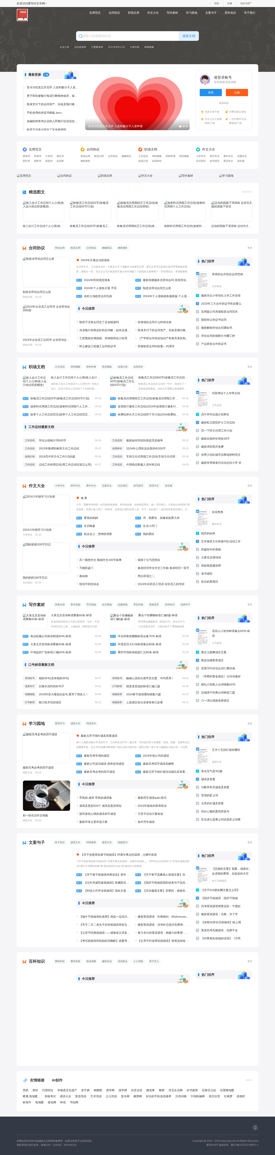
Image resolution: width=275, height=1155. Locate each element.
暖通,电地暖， (31, 1096)
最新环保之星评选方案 (93, 821)
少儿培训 (111, 1096)
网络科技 (60, 961)
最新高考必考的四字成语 (38, 767)
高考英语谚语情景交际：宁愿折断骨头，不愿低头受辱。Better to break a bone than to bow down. (221, 907)
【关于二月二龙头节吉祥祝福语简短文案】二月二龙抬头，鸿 (105, 924)
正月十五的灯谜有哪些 (226, 749)
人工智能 (138, 961)
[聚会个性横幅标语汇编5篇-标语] (122, 621)
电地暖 (39, 1102)
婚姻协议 (126, 156)
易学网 (110, 1090)
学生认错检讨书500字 (52, 440)
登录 (211, 92)
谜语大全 (107, 842)
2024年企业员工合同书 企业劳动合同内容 (46, 339)
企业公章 (64, 47)
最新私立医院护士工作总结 (218, 422)
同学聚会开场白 (37, 129)
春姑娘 (83, 576)
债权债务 (85, 161)
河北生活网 (176, 1090)
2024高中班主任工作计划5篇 (57, 456)
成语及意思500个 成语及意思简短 (100, 805)
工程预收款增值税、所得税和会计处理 (103, 338)
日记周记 (201, 161)
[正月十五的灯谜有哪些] (202, 756)
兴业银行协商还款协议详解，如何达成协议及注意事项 (105, 330)
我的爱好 (145, 534)
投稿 (216, 3)
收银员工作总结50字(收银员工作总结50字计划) (90, 226)
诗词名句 (170, 604)
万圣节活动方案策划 (150, 813)
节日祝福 (91, 604)
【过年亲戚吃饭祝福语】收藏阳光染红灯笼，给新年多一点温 (104, 882)
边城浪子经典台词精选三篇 (218, 692)
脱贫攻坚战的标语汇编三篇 (143, 686)
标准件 (27, 1102)
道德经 (241, 1096)
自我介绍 (143, 161)
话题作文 (242, 156)
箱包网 (52, 1102)
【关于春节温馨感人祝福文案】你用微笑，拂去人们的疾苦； (163, 874)
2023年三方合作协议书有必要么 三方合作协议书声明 (221, 304)
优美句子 (185, 604)
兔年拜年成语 (146, 821)
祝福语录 (154, 604)
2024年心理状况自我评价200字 (146, 448)
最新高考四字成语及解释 (155, 763)
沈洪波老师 (80, 47)
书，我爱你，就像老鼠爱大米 (158, 517)
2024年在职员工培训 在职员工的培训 (161, 584)
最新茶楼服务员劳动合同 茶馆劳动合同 (163, 280)
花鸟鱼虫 (122, 961)
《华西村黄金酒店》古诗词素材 (221, 676)
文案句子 (211, 12)
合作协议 (113, 156)
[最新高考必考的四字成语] (46, 748)
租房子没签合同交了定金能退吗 (46, 121)
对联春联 (91, 842)
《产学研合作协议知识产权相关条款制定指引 (164, 338)
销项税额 (149, 47)
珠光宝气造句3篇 (211, 771)
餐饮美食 (75, 961)
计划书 (49, 156)
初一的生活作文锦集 (35, 815)
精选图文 (37, 192)
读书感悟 (206, 573)
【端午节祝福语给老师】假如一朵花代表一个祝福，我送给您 (105, 916)
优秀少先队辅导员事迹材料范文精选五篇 (221, 455)
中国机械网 (198, 1096)
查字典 (85, 1090)
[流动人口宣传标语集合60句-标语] (202, 637)
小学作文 (201, 156)
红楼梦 (228, 1096)
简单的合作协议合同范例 (227, 274)
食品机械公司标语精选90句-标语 (62, 636)
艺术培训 (96, 1096)
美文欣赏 (214, 1096)
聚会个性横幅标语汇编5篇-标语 (158, 615)
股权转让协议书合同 (213, 319)
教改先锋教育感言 (212, 660)
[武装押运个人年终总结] (202, 399)
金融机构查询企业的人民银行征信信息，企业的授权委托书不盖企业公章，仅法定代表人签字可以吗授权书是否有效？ (53, 112)
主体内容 (135, 47)
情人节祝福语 (219, 880)
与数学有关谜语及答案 (215, 787)
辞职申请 (170, 156)
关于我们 (249, 12)
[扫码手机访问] (255, 1128)
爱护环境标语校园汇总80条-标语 (150, 652)
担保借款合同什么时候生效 (155, 322)
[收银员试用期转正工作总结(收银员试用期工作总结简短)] (137, 211)
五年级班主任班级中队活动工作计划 (221, 542)
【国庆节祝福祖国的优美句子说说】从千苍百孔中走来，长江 (163, 882)
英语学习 (60, 723)
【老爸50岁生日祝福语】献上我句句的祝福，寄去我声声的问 (221, 923)
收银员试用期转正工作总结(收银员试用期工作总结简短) (137, 226)
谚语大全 (75, 842)
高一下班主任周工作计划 (216, 430)
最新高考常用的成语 (93, 755)
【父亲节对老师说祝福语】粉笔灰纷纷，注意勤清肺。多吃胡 (164, 940)
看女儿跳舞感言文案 (213, 652)
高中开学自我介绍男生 (215, 414)
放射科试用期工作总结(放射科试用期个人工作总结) (184, 226)
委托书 (26, 161)
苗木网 (125, 1096)
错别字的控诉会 (89, 584)
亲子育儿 (154, 961)
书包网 (74, 1102)
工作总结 (143, 156)
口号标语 (117, 686)
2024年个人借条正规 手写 (97, 288)
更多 (249, 247)
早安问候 (138, 604)
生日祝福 (107, 604)
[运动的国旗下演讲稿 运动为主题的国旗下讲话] (232, 211)
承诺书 (26, 156)
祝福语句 (122, 842)
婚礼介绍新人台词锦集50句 (218, 684)
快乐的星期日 (209, 581)
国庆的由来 (208, 533)
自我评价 (157, 161)
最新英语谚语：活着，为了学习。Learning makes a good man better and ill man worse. (220, 915)
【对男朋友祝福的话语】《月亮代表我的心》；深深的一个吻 (221, 939)
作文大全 (153, 12)
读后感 (240, 161)
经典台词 (60, 604)
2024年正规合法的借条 (95, 260)
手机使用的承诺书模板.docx (44, 104)
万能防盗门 (86, 568)
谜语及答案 (208, 779)
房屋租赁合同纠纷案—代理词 (156, 346)
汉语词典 (181, 1096)
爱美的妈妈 (87, 517)
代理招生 (47, 1090)
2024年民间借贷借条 (93, 280)
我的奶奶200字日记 (35, 577)
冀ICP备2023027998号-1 (244, 1145)
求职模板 (157, 156)
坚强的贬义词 (209, 795)
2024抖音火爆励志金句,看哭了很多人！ (63, 694)
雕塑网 (137, 1096)
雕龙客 (150, 1090)
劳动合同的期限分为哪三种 (218, 335)
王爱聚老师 (97, 47)
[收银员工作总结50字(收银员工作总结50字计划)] (90, 211)
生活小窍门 (146, 526)
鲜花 (63, 1102)
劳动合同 (85, 156)
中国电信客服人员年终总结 (143, 464)
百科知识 (230, 12)
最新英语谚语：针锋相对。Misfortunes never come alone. (164, 916)
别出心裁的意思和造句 (215, 811)
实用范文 (95, 12)
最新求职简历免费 (212, 446)
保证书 (60, 156)
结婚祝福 (122, 604)
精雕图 (98, 1090)
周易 (25, 1090)
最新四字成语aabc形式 (152, 797)
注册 (237, 92)
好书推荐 (192, 1090)
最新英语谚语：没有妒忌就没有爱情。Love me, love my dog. (164, 924)
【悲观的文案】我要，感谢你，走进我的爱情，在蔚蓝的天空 (231, 871)
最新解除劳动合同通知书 (216, 327)
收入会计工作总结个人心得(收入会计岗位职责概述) (43, 226)
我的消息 (245, 3)
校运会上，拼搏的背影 (94, 534)
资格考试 (50, 1096)
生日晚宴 (86, 526)
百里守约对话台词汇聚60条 (218, 668)
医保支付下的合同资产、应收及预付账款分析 (53, 95)
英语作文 (228, 161)
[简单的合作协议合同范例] (202, 280)
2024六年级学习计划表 (37, 529)
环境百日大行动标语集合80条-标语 (150, 644)
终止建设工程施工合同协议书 (97, 346)
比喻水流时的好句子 (51, 686)
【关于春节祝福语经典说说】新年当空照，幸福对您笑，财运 (104, 874)
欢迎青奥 (217, 512)
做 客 (84, 498)
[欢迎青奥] (202, 518)
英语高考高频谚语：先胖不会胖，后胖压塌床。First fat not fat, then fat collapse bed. (219, 931)
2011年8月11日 (116, 47)
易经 (35, 1090)
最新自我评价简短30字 (215, 438)
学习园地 (191, 12)
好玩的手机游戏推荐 (158, 1096)
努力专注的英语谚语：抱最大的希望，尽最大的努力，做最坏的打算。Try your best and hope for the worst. (164, 932)
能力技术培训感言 (50, 702)
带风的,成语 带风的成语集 (95, 797)
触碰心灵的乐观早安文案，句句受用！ (150, 678)
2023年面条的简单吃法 (152, 805)
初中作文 (214, 156)
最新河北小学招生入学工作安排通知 (221, 296)
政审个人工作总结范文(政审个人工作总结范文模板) (62, 414)
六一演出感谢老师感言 (215, 700)
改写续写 (214, 161)
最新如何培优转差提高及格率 (144, 440)
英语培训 (80, 1096)
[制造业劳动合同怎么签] (46, 272)
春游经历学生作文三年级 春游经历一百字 (163, 568)
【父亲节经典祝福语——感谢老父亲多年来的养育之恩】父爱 (105, 932)
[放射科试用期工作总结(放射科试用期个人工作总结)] (185, 211)
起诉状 (60, 161)
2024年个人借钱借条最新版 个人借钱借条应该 (163, 296)
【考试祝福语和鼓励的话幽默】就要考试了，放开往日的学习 (105, 940)
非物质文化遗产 (67, 1090)
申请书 (37, 156)
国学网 (123, 1090)
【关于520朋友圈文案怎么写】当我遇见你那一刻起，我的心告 (221, 890)
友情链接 (37, 1080)
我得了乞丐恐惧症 (149, 560)
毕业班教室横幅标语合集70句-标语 (150, 636)
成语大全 (75, 723)
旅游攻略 (91, 961)
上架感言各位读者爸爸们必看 (144, 702)
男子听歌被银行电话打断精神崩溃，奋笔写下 (53, 87)
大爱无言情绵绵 (211, 557)
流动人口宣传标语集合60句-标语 (231, 633)
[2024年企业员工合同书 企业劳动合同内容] (46, 320)
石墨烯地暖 (227, 1090)
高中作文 (228, 156)
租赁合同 (99, 156)
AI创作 (57, 1080)
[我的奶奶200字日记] (46, 558)
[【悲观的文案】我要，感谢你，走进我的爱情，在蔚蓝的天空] (202, 875)
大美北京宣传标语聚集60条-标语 (71, 615)
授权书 (37, 161)
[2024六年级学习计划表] (46, 510)
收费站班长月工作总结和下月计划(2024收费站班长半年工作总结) (150, 414)
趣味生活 (107, 961)
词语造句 (91, 723)
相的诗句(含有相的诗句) (54, 678)
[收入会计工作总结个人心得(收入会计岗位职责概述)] (43, 211)
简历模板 (184, 156)
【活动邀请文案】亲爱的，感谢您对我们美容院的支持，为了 (163, 890)
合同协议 (114, 12)
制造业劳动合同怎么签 (37, 292)
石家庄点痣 (209, 1090)
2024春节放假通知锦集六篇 (143, 694)
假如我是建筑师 (211, 565)
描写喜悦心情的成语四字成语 (97, 813)
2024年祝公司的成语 (152, 755)
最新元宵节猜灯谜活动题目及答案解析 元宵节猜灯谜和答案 (163, 771)
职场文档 (133, 12)
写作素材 (172, 12)
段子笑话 (60, 842)
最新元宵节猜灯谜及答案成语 (99, 735)
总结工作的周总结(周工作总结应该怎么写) (65, 464)
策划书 (49, 161)
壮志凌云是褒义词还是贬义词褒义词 (221, 820)
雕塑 (161, 1090)
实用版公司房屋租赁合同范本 (219, 311)
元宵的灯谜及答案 (212, 803)
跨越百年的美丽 (211, 549)
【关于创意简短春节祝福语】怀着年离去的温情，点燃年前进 (119, 854)
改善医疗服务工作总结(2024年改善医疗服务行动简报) (150, 406)
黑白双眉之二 (146, 576)
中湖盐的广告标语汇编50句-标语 (62, 652)
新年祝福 (75, 604)
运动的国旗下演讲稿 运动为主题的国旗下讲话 (231, 226)
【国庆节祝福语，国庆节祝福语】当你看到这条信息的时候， (221, 898)
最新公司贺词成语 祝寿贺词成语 (100, 763)
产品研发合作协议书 (213, 343)
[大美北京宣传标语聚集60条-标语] (35, 621)
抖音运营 (136, 1090)
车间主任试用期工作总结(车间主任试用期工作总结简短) (161, 456)
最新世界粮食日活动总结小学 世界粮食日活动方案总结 (221, 463)
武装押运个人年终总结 (226, 393)
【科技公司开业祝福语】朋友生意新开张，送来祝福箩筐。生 (104, 890)
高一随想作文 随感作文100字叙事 (100, 560)
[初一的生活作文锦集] (46, 795)
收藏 (229, 3)
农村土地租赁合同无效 (94, 296)
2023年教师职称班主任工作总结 (59, 448)
